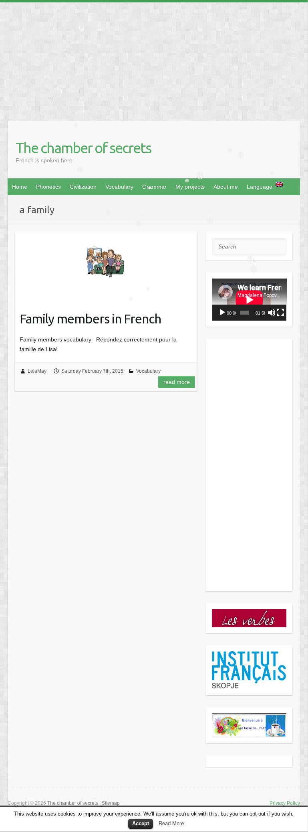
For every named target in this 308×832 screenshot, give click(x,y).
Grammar (154, 187)
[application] (249, 300)
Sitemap (111, 803)
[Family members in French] (106, 267)
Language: (261, 187)
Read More (171, 823)
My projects (190, 187)
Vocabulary (119, 187)
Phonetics (48, 187)
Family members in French (90, 318)
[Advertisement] (154, 58)
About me (225, 187)
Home (19, 187)
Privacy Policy (285, 803)
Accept (140, 823)
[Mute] (272, 313)
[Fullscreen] (280, 313)
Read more (176, 382)
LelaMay (37, 371)
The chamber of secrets (83, 147)
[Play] (222, 313)
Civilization (83, 187)
